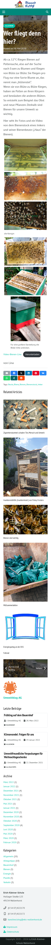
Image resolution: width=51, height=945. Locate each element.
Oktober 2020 (10, 820)
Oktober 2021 (10, 799)
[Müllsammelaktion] (25, 572)
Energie (7, 873)
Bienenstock (31, 384)
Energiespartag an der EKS (13, 646)
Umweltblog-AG (12, 697)
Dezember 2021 (11, 790)
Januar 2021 (9, 807)
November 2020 (11, 816)
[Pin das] (35, 373)
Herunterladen (32, 354)
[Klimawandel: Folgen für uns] (25, 739)
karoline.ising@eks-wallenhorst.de (25, 919)
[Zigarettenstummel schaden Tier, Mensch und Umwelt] (25, 414)
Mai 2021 (8, 803)
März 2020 (8, 838)
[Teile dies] (14, 373)
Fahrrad (6, 652)
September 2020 (11, 825)
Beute (10, 384)
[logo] (26, 4)
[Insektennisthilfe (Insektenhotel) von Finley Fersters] (25, 467)
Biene (16, 384)
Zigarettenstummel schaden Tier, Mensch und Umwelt (23, 432)
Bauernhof (8, 865)
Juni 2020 (8, 829)
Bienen (23, 384)
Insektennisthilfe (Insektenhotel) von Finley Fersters (23, 500)
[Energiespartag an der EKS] (25, 626)
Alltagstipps (9, 860)
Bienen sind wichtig (10, 537)
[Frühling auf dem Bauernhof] (25, 720)
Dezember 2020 (11, 812)
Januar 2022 (9, 786)
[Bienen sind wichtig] (25, 519)
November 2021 (11, 795)
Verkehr (7, 882)
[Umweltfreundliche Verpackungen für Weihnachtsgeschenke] (25, 760)
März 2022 (8, 782)
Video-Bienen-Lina (12, 354)
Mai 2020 (8, 833)
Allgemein (8, 856)
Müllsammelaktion (10, 605)
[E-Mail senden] (6, 373)
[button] (3, 11)
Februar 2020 (9, 842)
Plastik (6, 877)
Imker (40, 384)
